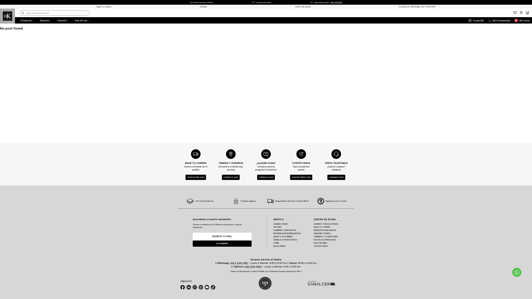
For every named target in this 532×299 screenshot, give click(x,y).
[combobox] (56, 13)
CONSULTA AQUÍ (230, 177)
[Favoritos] (515, 13)
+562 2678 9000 (253, 266)
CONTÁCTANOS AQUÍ (301, 177)
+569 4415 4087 (336, 2)
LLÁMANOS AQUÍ (336, 177)
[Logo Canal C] (322, 284)
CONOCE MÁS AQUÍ (195, 177)
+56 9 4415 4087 (239, 262)
